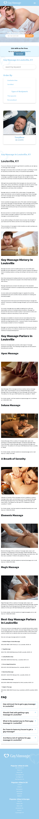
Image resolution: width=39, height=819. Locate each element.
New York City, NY (19, 768)
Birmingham (19, 789)
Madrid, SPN (19, 803)
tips (15, 228)
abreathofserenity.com (27, 508)
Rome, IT (19, 810)
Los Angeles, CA (20, 775)
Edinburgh (19, 793)
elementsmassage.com (27, 560)
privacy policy (30, 38)
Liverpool (19, 787)
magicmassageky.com (27, 612)
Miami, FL (19, 770)
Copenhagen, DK (19, 812)
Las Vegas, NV (19, 777)
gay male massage (10, 167)
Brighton (19, 796)
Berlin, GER (19, 806)
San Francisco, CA (19, 779)
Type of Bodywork (19, 91)
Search (29, 36)
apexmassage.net (25, 398)
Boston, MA (19, 772)
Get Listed (19, 54)
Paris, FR (19, 801)
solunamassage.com (26, 452)
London (19, 784)
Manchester (19, 791)
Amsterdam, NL (19, 808)
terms (24, 38)
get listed (20, 166)
